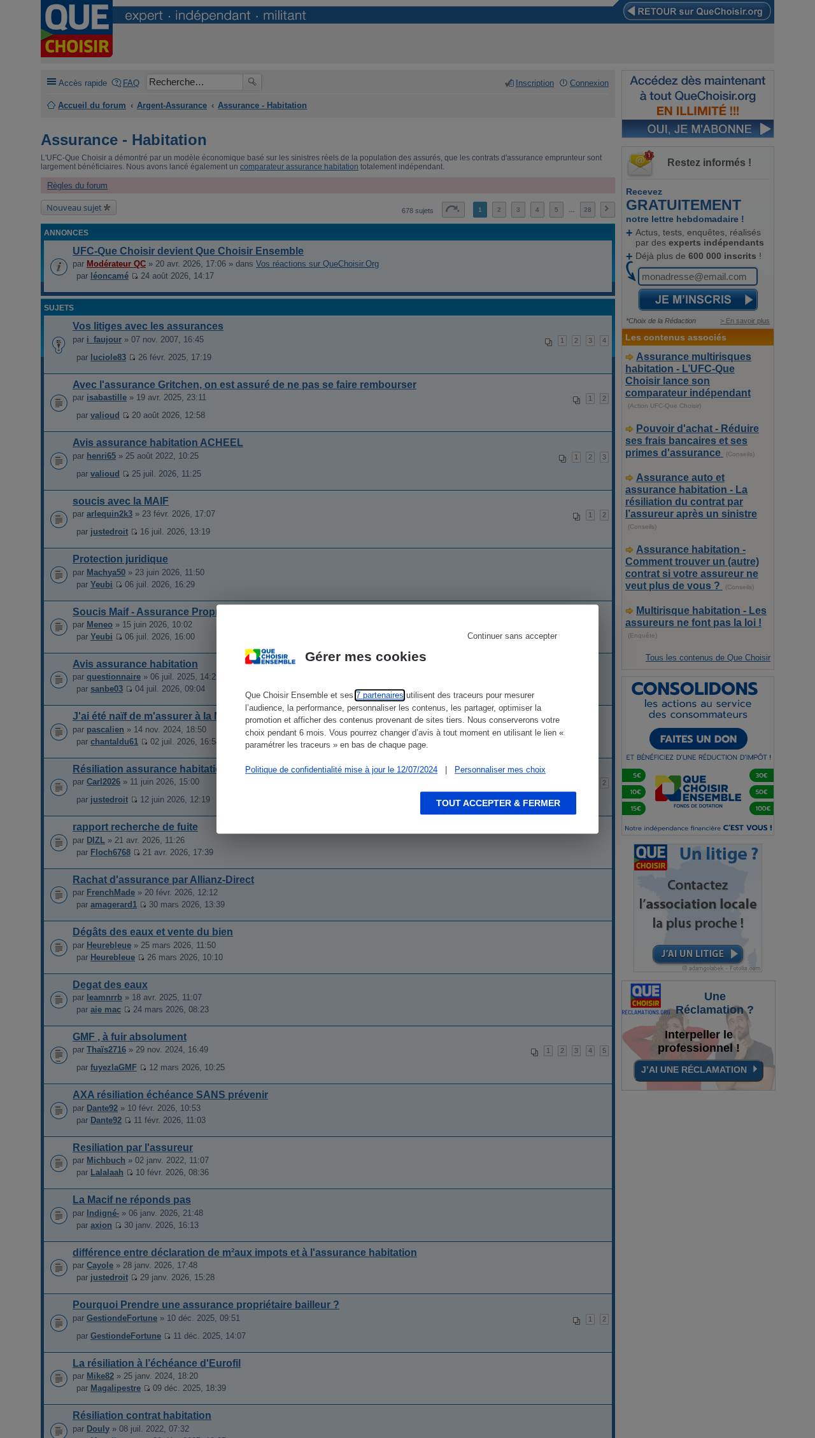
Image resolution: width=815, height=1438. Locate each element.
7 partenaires (380, 695)
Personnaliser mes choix (500, 769)
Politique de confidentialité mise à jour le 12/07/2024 (341, 769)
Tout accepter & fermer (498, 803)
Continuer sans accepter (512, 636)
